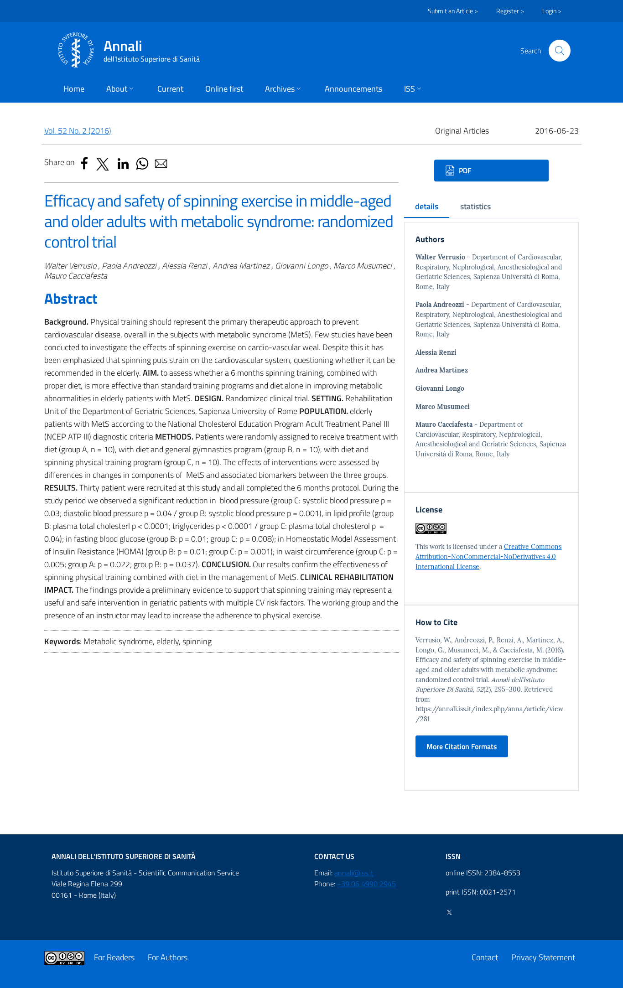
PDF (464, 170)
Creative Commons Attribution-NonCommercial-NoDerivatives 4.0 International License (488, 556)
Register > (510, 11)
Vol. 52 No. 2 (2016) (77, 130)
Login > (551, 11)
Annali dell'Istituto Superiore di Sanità (124, 856)
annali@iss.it (354, 872)
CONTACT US (334, 856)
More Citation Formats (461, 746)
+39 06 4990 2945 (366, 883)
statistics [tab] (475, 206)
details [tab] (426, 206)
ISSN (453, 856)
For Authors (167, 957)
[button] (560, 51)
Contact (485, 957)
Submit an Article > (453, 11)
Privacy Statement (543, 957)
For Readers (114, 957)
